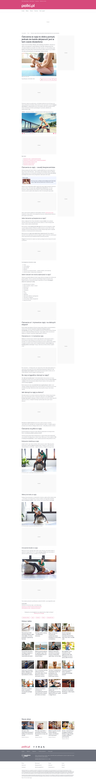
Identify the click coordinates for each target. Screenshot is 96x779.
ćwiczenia (38, 617)
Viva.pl (63, 763)
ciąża (33, 617)
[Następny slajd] (74, 725)
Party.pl (49, 763)
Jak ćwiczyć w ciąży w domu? (29, 163)
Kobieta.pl (50, 765)
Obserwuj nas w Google (47, 79)
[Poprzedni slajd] (22, 725)
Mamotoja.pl (37, 763)
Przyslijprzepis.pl (51, 767)
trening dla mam (50, 617)
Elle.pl (23, 763)
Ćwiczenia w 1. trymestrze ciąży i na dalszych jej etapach (34, 160)
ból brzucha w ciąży (49, 212)
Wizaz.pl (63, 765)
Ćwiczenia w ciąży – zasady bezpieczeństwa (32, 158)
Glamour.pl (24, 765)
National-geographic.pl (39, 767)
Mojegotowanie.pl (38, 765)
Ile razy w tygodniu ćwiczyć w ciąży (30, 161)
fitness (43, 617)
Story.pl (63, 767)
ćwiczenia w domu (26, 617)
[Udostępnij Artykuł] (54, 79)
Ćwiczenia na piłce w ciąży (28, 164)
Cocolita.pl (23, 767)
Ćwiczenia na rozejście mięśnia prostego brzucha (32, 606)
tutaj (31, 777)
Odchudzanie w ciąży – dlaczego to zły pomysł (31, 608)
